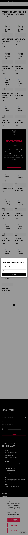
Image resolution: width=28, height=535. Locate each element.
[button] (14, 271)
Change (14, 274)
